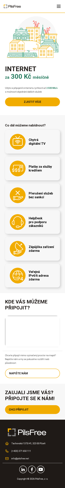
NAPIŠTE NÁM (18, 373)
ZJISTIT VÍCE (32, 101)
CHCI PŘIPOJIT (19, 409)
